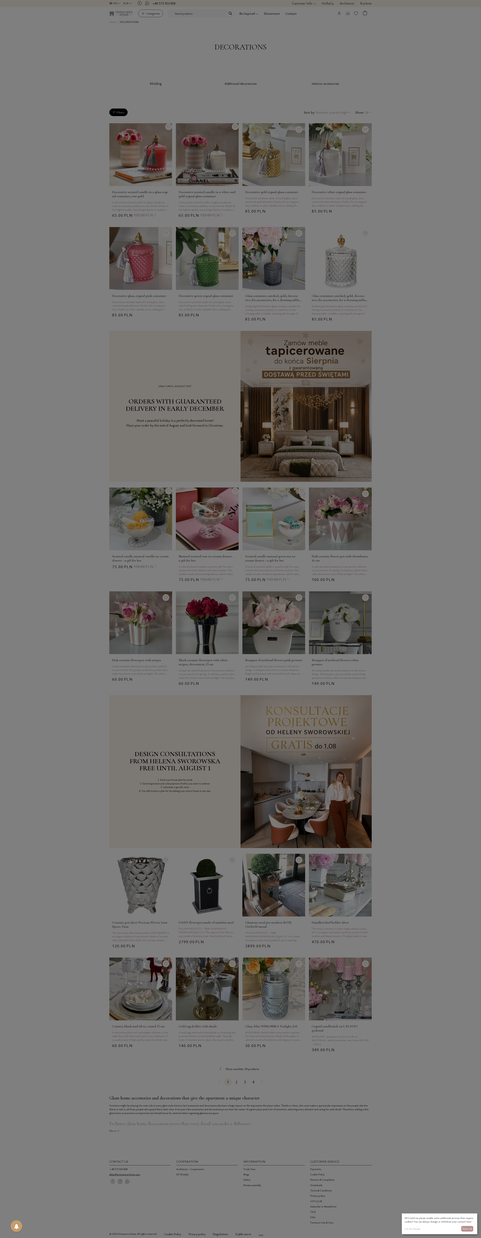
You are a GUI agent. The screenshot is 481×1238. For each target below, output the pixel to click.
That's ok (467, 1228)
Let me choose (412, 1228)
